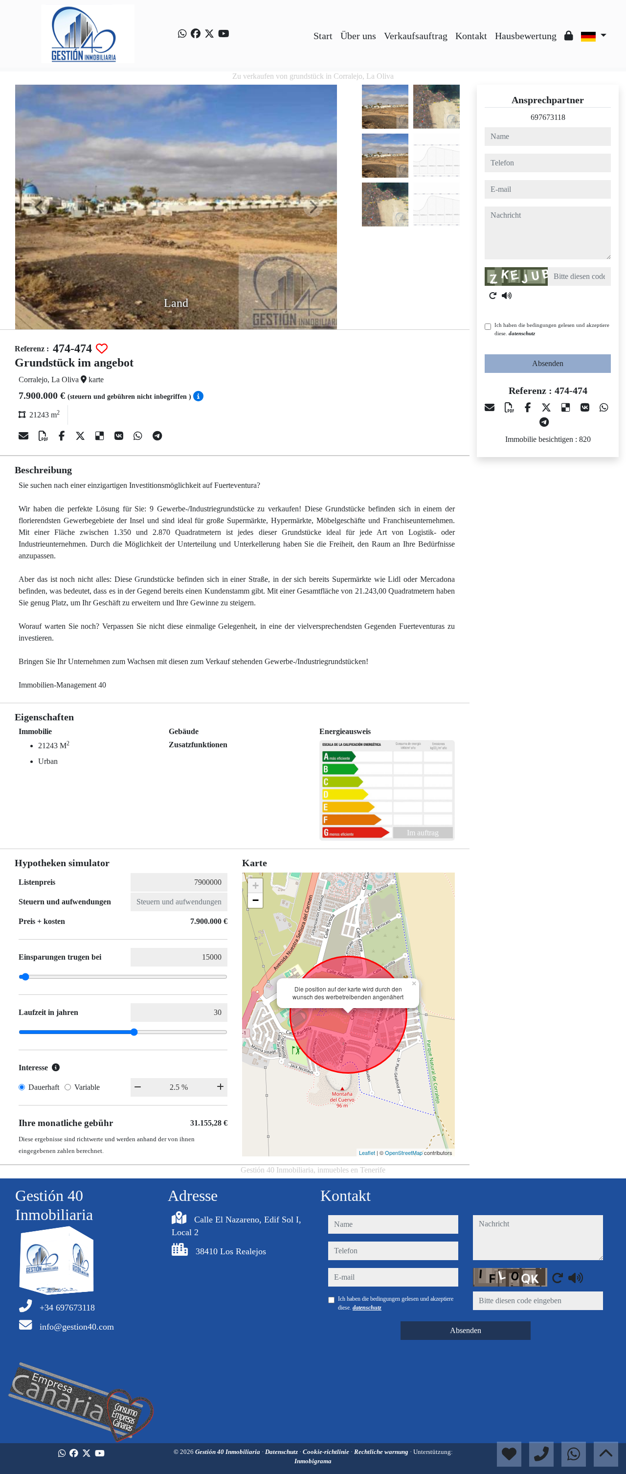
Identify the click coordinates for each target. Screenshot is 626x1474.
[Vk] (120, 436)
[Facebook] (196, 33)
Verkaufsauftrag (415, 35)
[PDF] (45, 436)
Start (323, 35)
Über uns (358, 35)
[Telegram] (157, 436)
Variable (87, 1087)
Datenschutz (282, 1451)
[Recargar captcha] (493, 295)
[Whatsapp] (182, 33)
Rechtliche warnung (382, 1451)
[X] (81, 436)
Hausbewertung (526, 35)
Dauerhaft (43, 1087)
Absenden (547, 363)
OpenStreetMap (404, 1152)
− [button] (255, 900)
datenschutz (522, 333)
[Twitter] (209, 33)
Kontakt (471, 35)
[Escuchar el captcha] (506, 295)
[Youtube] (223, 33)
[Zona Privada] (568, 35)
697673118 (548, 117)
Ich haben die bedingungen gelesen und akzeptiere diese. (551, 329)
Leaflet (367, 1152)
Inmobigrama (313, 1461)
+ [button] (255, 885)
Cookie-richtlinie (327, 1451)
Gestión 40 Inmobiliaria (228, 1451)
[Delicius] (101, 436)
